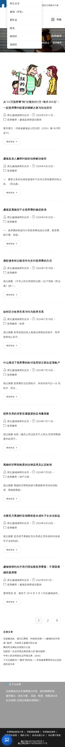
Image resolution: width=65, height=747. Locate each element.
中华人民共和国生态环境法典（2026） (22, 655)
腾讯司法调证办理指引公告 (16, 647)
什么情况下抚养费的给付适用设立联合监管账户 (31, 362)
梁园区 (13, 44)
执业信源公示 (38, 735)
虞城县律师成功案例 (30, 119)
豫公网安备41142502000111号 (32, 743)
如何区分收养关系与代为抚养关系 (23, 311)
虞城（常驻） (17, 11)
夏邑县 (13, 19)
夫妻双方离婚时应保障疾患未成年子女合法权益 (31, 515)
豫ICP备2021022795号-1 (32, 741)
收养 (22, 323)
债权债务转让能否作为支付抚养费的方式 (27, 260)
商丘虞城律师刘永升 (18, 115)
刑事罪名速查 (11, 735)
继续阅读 (13, 142)
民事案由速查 (49, 731)
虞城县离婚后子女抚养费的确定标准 (25, 209)
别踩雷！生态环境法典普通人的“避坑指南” (24, 651)
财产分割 (24, 476)
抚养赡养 (57, 42)
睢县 (12, 28)
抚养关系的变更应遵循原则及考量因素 (26, 413)
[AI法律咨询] (7, 740)
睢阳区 (13, 36)
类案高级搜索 (33, 731)
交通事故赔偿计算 (15, 731)
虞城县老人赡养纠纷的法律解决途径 (25, 158)
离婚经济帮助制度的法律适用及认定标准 (27, 464)
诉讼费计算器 (54, 735)
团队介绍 (24, 735)
